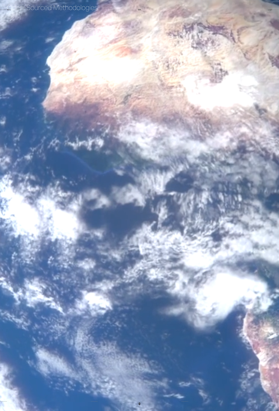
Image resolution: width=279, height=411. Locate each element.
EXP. (139, 10)
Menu (9, 10)
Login (270, 10)
